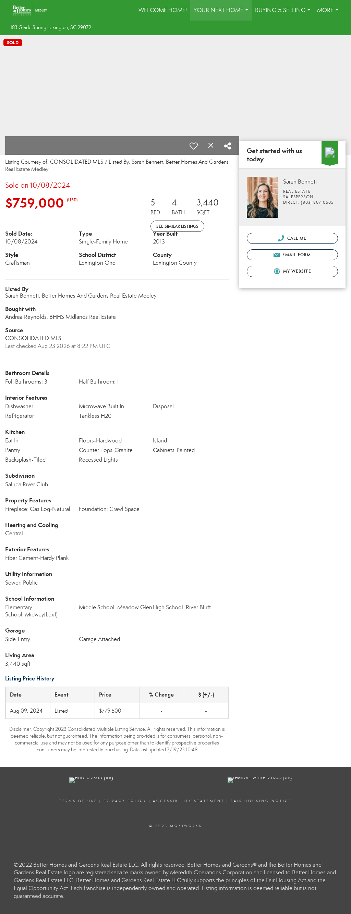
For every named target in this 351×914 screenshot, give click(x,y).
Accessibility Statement (189, 801)
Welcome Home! (162, 10)
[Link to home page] (33, 10)
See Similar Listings (177, 226)
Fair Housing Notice (261, 801)
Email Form (296, 254)
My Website (296, 271)
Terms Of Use (78, 801)
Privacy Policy (125, 801)
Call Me (296, 238)
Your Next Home (222, 14)
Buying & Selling (284, 14)
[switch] (193, 146)
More (329, 14)
